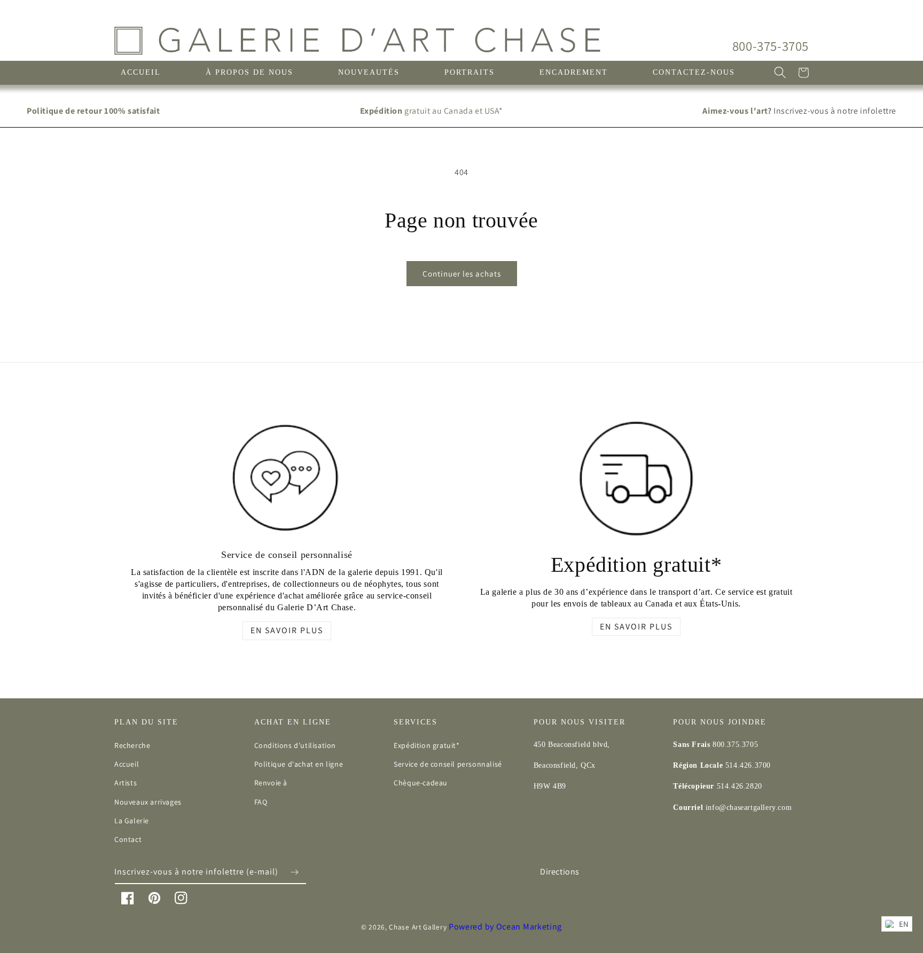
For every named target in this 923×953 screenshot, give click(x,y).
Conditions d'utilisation (295, 745)
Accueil (126, 764)
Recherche (132, 745)
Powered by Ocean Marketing (505, 926)
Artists (125, 782)
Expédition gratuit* (426, 745)
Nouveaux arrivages (148, 802)
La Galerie (131, 820)
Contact (128, 839)
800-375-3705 (770, 45)
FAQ (261, 802)
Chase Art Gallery (418, 927)
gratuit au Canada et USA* (431, 110)
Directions (560, 871)
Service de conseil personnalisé (448, 764)
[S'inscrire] (294, 872)
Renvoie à (270, 782)
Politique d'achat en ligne (298, 764)
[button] (780, 72)
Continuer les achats (462, 274)
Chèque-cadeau (421, 782)
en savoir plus (287, 630)
